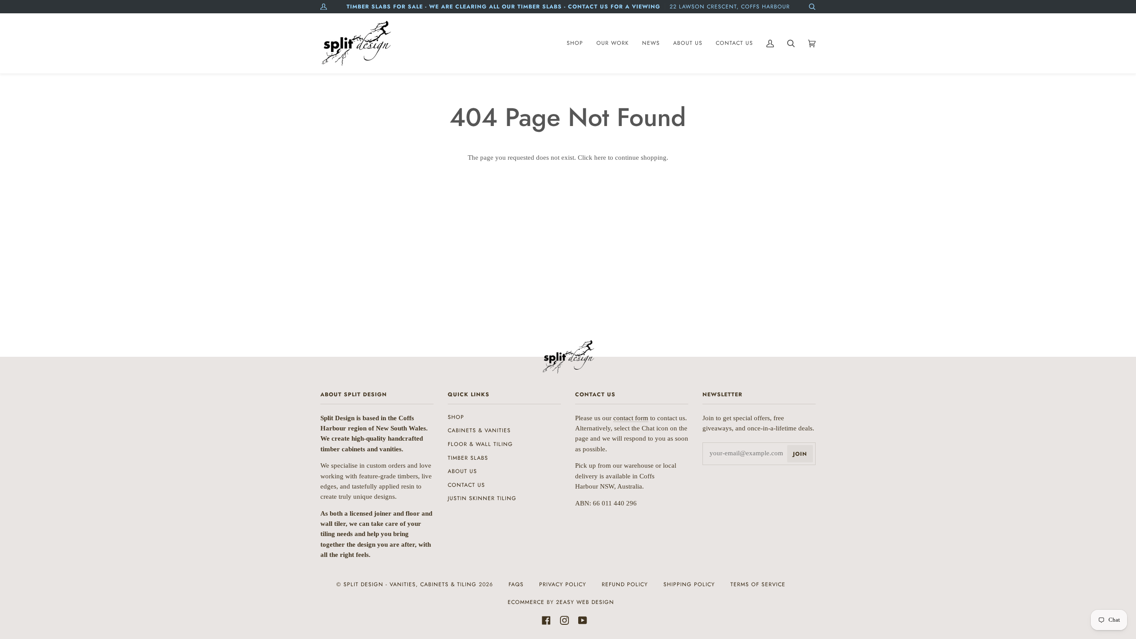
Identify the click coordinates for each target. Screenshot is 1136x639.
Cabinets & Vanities (479, 430)
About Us (462, 471)
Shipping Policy (689, 584)
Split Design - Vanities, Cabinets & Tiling (410, 584)
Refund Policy (625, 584)
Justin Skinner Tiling (482, 498)
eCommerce (526, 602)
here (600, 157)
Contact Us (466, 485)
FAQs (516, 584)
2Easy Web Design (585, 602)
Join (800, 454)
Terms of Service (757, 584)
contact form (630, 418)
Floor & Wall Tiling (480, 444)
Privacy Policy (562, 584)
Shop (456, 417)
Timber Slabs (468, 458)
